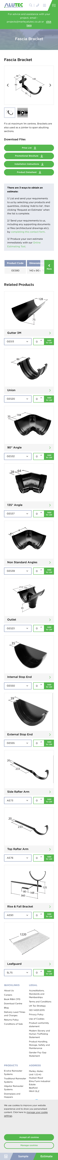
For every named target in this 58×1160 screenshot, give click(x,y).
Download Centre (13, 1003)
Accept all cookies (29, 1137)
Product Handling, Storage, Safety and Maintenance (39, 1044)
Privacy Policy (36, 1014)
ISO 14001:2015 (37, 1010)
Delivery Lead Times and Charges (14, 1014)
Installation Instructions (27, 164)
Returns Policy (11, 1020)
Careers (8, 995)
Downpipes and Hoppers (12, 1095)
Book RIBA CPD (12, 999)
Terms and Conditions (40, 1001)
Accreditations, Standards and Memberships (36, 993)
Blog (6, 1008)
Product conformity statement (39, 1025)
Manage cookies (29, 1145)
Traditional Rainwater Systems (15, 1080)
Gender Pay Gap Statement (37, 1054)
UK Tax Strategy (37, 1006)
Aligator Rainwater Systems (13, 1088)
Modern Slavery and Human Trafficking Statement (39, 1033)
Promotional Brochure (27, 156)
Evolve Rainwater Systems (13, 1072)
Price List (27, 148)
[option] (29, 85)
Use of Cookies (36, 1019)
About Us (9, 990)
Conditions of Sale (13, 1024)
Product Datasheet (27, 172)
